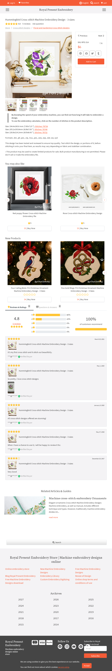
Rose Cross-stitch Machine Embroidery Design (82, 213)
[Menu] (7, 9)
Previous (83, 35)
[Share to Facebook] (86, 53)
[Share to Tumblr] (98, 53)
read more (53, 517)
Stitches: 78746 (41, 129)
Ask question (38, 23)
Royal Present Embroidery (56, 9)
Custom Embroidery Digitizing (54, 579)
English (85, 3)
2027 (21, 599)
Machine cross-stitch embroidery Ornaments (77, 498)
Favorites (25, 2)
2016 (91, 618)
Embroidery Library (49, 575)
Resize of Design (83, 575)
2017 (56, 618)
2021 (21, 612)
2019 (91, 612)
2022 (91, 605)
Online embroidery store (17, 568)
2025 (91, 599)
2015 (21, 624)
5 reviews (26, 23)
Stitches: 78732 (41, 132)
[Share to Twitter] (92, 53)
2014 (56, 624)
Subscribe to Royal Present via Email (92, 643)
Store (7, 28)
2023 (56, 605)
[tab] (19, 307)
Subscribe (95, 656)
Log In (12, 3)
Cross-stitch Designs (21, 28)
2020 (56, 612)
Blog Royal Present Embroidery (20, 575)
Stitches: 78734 (41, 126)
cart (105, 3)
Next (100, 35)
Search (58, 542)
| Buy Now (29, 228)
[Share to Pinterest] (80, 53)
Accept (87, 665)
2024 (21, 605)
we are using (63, 667)
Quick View (29, 190)
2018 (21, 618)
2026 (56, 599)
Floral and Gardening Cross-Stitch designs (51, 28)
